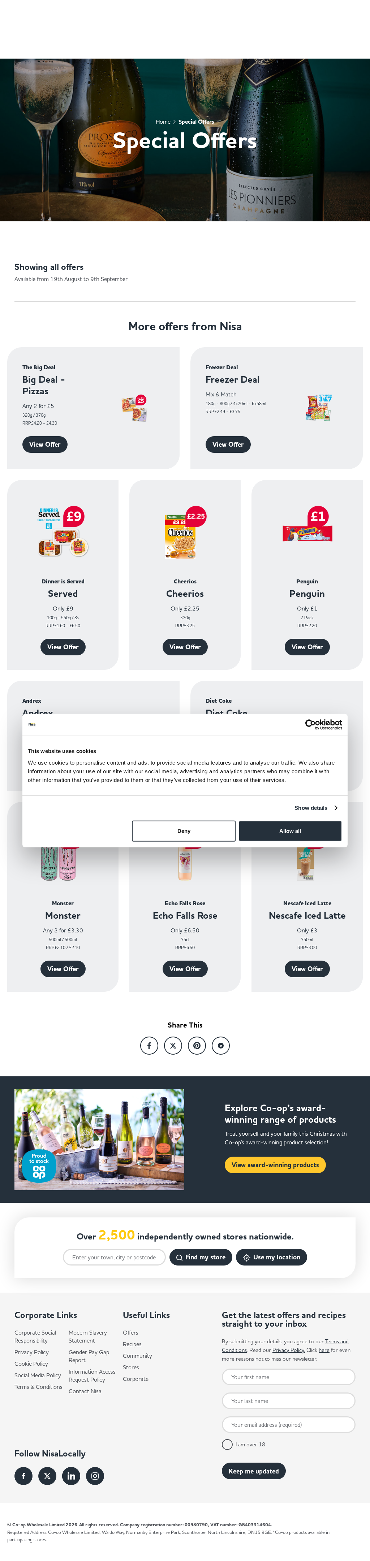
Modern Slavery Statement (88, 1336)
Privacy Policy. (288, 1350)
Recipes (132, 1344)
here (324, 1350)
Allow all (290, 831)
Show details (310, 808)
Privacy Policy (31, 1352)
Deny (183, 831)
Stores (131, 1367)
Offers (130, 1332)
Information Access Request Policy (92, 1375)
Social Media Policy (37, 1375)
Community (137, 1355)
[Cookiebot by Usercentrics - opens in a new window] (310, 724)
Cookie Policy (31, 1363)
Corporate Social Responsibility (35, 1336)
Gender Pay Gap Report (89, 1356)
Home (163, 121)
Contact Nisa (85, 1391)
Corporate (136, 1378)
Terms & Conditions (38, 1386)
